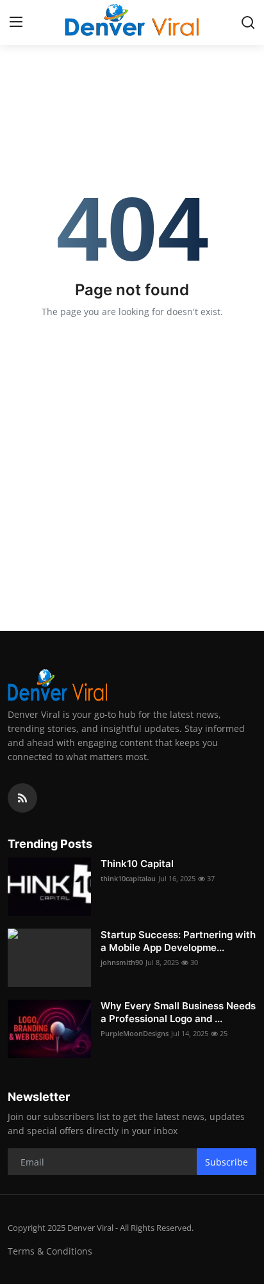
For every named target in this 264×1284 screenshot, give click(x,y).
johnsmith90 (122, 962)
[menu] (16, 22)
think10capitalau (128, 878)
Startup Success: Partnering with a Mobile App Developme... (178, 941)
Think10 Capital (137, 863)
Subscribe (226, 1162)
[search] (248, 22)
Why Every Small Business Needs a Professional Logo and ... (178, 1012)
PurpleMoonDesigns (135, 1033)
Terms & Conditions (50, 1251)
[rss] (22, 798)
